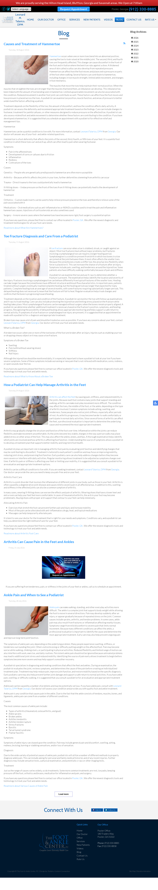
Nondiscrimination (144, 871)
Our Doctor (46, 19)
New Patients (91, 19)
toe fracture (57, 248)
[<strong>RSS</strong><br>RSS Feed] (124, 43)
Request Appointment (73, 9)
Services (74, 19)
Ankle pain (54, 607)
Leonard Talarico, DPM (92, 131)
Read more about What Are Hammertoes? (23, 227)
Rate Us (149, 19)
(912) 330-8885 (142, 9)
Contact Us (134, 19)
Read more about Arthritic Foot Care (21, 533)
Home (30, 19)
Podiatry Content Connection (59, 871)
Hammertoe (55, 56)
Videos (108, 19)
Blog (119, 19)
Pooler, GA (78, 220)
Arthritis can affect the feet (62, 397)
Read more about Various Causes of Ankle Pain (26, 785)
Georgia (112, 131)
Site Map (132, 871)
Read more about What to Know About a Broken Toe (28, 376)
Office (61, 19)
